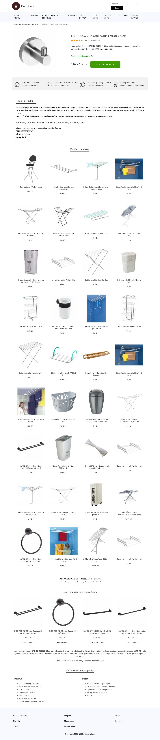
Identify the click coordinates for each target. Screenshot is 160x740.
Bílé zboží (95, 17)
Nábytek (71, 15)
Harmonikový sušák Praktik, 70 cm (129, 559)
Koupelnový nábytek (87, 582)
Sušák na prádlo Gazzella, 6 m (96, 280)
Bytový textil (17, 17)
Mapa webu (69, 721)
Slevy (15, 726)
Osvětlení (122, 15)
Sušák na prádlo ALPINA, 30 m (30, 326)
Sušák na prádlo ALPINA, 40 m (129, 326)
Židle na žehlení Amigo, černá (31, 187)
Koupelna (35, 24)
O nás (117, 716)
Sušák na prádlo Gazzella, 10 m (31, 373)
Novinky (16, 721)
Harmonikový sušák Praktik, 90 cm (63, 280)
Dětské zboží (107, 17)
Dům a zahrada (82, 17)
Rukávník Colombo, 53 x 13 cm (96, 233)
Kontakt (118, 721)
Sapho (81, 49)
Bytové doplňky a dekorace (50, 17)
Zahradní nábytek (134, 17)
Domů (16, 24)
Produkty (22, 24)
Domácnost (34, 15)
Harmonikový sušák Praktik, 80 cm (129, 466)
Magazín (67, 716)
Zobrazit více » (107, 49)
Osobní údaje (69, 726)
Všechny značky (20, 716)
